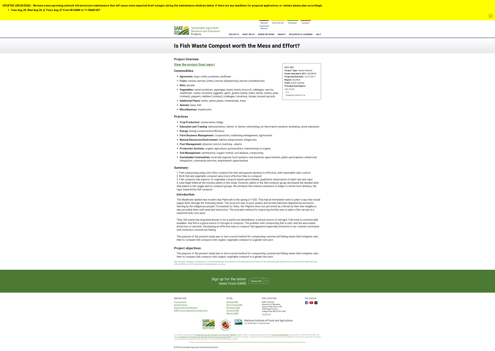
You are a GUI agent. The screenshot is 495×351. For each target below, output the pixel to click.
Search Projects (180, 305)
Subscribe (256, 281)
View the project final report (194, 64)
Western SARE (232, 313)
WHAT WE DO (248, 34)
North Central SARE (234, 305)
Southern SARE (232, 310)
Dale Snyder (289, 89)
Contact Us (266, 314)
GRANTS (282, 34)
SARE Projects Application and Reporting (190, 310)
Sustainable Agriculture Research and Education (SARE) (215, 335)
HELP (318, 34)
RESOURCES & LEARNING (301, 34)
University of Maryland (279, 335)
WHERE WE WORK (266, 34)
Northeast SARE (233, 307)
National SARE (232, 302)
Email (287, 92)
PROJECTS (234, 34)
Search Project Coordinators (185, 307)
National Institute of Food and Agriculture (215, 337)
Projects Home (180, 302)
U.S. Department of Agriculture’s (188, 337)
